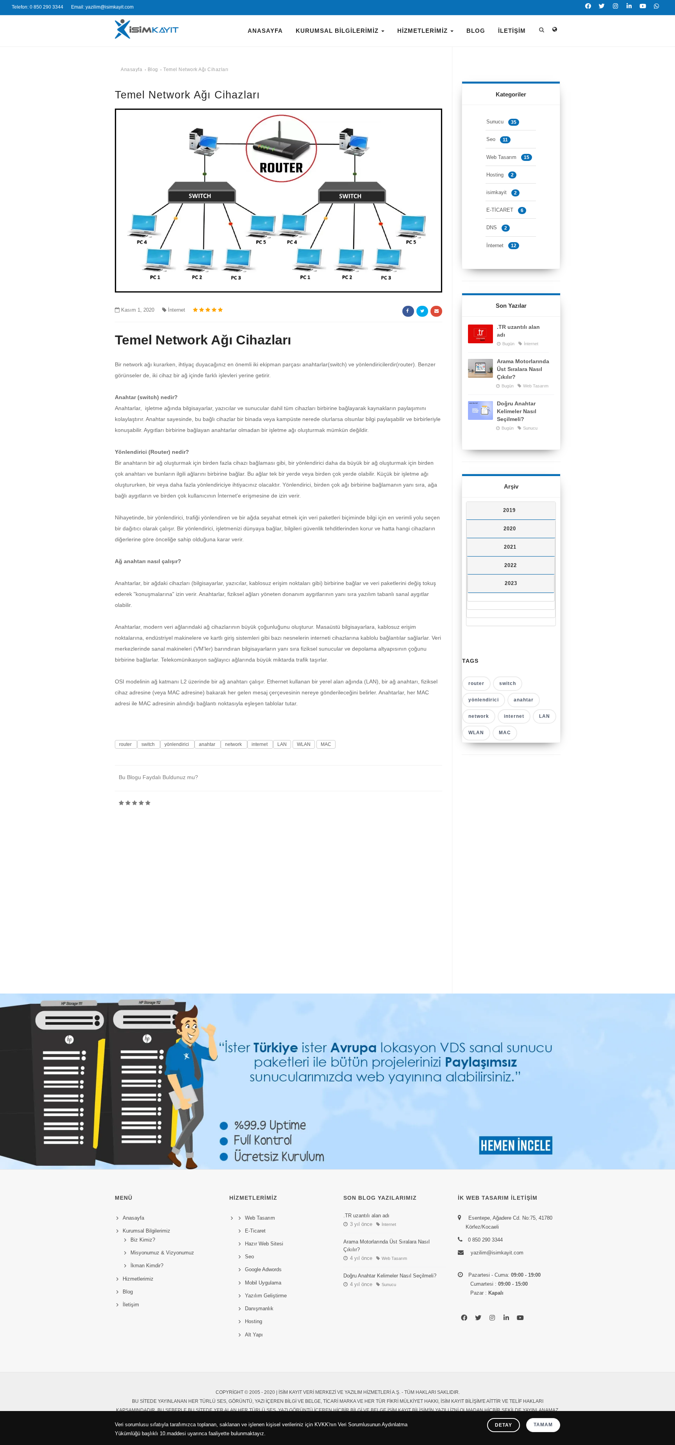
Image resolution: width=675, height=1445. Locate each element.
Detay (503, 1425)
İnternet (176, 310)
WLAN (304, 744)
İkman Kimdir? (146, 1265)
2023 (511, 583)
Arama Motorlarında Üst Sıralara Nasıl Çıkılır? (523, 369)
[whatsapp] (656, 11)
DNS (496, 227)
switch (148, 744)
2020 (510, 529)
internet (260, 744)
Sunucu (501, 122)
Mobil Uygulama (263, 1283)
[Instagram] (615, 11)
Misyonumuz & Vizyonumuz (162, 1253)
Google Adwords (263, 1269)
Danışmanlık (259, 1308)
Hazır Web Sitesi (264, 1244)
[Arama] (541, 23)
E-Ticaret (255, 1231)
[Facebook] (588, 11)
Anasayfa (265, 30)
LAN (282, 744)
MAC (326, 744)
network (234, 744)
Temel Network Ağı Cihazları (196, 69)
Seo (497, 139)
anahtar (207, 744)
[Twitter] (602, 11)
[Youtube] (643, 11)
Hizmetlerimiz (138, 1279)
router (126, 744)
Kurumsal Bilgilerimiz (338, 30)
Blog (475, 30)
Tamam (543, 1424)
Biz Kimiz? (142, 1240)
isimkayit (501, 192)
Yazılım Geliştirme (266, 1296)
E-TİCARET (504, 210)
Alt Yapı (254, 1335)
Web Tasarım (507, 157)
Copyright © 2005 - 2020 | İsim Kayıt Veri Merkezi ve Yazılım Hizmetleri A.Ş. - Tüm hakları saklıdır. (338, 1392)
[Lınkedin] (629, 11)
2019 (509, 510)
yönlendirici (177, 744)
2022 (510, 565)
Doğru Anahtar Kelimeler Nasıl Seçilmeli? (516, 411)
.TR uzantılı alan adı (518, 331)
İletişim (512, 30)
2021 (510, 547)
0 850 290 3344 (485, 1240)
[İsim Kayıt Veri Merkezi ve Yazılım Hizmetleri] (147, 35)
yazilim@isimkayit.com (496, 1253)
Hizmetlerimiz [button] (423, 30)
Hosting (500, 175)
